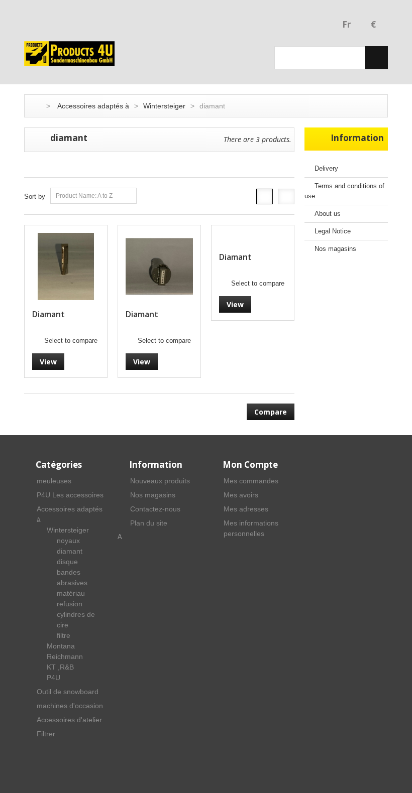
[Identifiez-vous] (326, 26)
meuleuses (54, 481)
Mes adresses (246, 509)
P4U (53, 678)
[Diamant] (65, 266)
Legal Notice (333, 231)
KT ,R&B (60, 667)
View (48, 361)
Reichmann (65, 656)
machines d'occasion (70, 706)
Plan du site (148, 523)
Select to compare (70, 340)
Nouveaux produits (160, 481)
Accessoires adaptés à (93, 106)
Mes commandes (251, 481)
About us (328, 213)
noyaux (68, 541)
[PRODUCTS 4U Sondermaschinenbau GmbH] (69, 53)
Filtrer (46, 734)
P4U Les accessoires (70, 495)
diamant (69, 551)
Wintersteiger (164, 106)
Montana (61, 646)
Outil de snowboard (67, 692)
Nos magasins (335, 248)
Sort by (34, 196)
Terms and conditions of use (344, 191)
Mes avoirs (241, 495)
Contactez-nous (155, 509)
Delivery (326, 168)
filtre (63, 635)
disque (67, 562)
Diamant (48, 314)
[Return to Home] (34, 106)
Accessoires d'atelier (69, 720)
